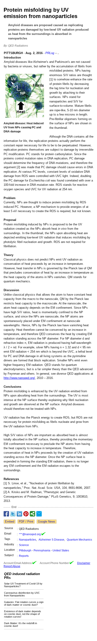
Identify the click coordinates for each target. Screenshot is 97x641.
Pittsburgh (25, 550)
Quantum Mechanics (79, 539)
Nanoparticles (27, 539)
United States (61, 550)
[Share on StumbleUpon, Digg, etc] (32, 513)
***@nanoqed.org (30, 534)
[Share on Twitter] (13, 513)
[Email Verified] (44, 534)
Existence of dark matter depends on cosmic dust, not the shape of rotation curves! (22, 614)
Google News (46, 521)
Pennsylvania (42, 550)
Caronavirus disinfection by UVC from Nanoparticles (22, 594)
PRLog (49, 53)
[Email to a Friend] (39, 513)
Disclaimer (83, 563)
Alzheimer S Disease (51, 539)
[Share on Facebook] (6, 513)
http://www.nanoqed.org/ (19, 378)
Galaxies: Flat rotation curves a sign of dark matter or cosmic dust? (24, 603)
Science (24, 545)
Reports (24, 555)
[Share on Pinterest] (26, 513)
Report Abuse (12, 566)
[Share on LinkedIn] (19, 513)
